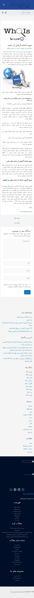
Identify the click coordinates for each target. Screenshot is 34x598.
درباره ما (17, 520)
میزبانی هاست (17, 513)
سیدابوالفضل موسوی (26, 358)
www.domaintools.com (26, 211)
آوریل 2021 (29, 395)
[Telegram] (15, 489)
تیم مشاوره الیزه (17, 578)
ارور (31, 412)
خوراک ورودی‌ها (27, 446)
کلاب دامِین (17, 576)
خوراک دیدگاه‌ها (28, 449)
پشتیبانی (17, 517)
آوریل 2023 (29, 372)
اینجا (7, 92)
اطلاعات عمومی (27, 414)
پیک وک (17, 580)
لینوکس (30, 426)
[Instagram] (3, 12)
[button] (26, 12)
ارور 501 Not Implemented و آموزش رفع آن (20, 331)
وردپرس (29, 432)
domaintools (10, 188)
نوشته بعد (17, 222)
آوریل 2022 (29, 375)
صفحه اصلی (17, 507)
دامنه (18, 48)
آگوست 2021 (28, 383)
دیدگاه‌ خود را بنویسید (26, 48)
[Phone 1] (5, 12)
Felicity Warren (28, 342)
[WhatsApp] (11, 489)
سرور (30, 420)
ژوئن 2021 (29, 389)
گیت (31, 423)
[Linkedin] (19, 489)
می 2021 (29, 392)
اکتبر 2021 (29, 377)
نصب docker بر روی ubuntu (24, 317)
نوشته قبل (17, 218)
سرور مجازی (17, 509)
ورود (30, 443)
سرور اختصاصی (17, 511)
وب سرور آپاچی (27, 429)
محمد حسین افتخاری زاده (25, 347)
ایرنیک (14, 171)
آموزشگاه (29, 409)
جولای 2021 (29, 386)
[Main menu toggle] (4, 5)
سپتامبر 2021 (28, 380)
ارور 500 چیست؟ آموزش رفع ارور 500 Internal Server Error (17, 532)
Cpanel (30, 406)
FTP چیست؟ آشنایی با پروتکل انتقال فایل (20, 328)
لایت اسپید (29, 320)
